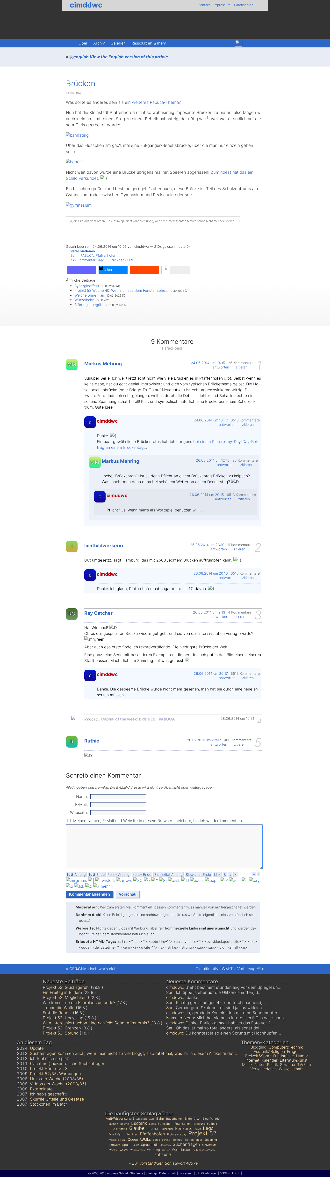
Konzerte (184, 1128)
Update (37, 1048)
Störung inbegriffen (90, 304)
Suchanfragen (186, 1144)
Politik (272, 1064)
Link (217, 874)
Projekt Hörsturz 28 (49, 1068)
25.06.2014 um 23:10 (207, 545)
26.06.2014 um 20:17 (211, 673)
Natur (260, 1064)
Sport (136, 1144)
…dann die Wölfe (59, 1007)
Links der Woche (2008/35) (56, 1078)
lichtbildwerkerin (103, 545)
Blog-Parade (211, 1118)
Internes (153, 1129)
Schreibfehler (193, 1139)
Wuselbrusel (181, 1150)
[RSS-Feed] (259, 43)
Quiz (145, 1139)
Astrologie (141, 1118)
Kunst (198, 1129)
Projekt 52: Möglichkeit (65, 997)
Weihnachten (137, 1150)
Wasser (124, 1149)
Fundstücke (283, 1055)
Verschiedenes (82, 251)
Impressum (222, 5)
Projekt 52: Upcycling (63, 1017)
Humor (302, 1055)
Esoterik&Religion (269, 1051)
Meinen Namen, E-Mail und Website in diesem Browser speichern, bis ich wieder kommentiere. (158, 820)
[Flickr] (249, 43)
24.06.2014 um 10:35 (208, 363)
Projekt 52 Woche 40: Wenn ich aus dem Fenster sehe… (121, 290)
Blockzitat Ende (198, 874)
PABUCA (87, 255)
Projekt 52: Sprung (61, 1033)
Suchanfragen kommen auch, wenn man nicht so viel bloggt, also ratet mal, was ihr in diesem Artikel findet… (133, 1053)
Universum (209, 1145)
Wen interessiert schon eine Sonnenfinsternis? (96, 1022)
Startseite (136, 1173)
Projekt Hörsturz (116, 1140)
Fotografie (199, 1123)
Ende (97, 874)
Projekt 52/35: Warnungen (55, 1073)
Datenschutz (243, 5)
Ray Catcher (98, 613)
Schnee (177, 1139)
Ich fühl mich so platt (50, 1058)
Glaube (136, 1128)
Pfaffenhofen (106, 255)
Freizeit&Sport (258, 1055)
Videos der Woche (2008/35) (58, 1083)
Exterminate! (42, 1089)
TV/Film (304, 1064)
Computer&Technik (286, 1047)
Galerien (118, 43)
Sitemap (151, 1173)
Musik (247, 1064)
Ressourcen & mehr (148, 43)
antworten (221, 367)
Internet (252, 1060)
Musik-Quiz (116, 1134)
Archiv (99, 43)
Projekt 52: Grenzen (62, 1028)
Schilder (166, 1140)
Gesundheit (119, 1129)
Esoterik (139, 1123)
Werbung (153, 1150)
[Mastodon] (228, 43)
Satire (156, 1139)
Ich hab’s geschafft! (48, 1094)
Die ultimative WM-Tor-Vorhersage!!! (228, 968)
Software (114, 1145)
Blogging (258, 1047)
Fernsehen (165, 1123)
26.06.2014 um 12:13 (213, 460)
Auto (151, 1118)
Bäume (124, 1123)
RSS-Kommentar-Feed (87, 260)
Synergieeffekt (86, 286)
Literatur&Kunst (294, 1060)
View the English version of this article (128, 56)
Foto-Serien (182, 1123)
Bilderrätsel (192, 1118)
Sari (169, 992)
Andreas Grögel (117, 1173)
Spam (126, 1145)
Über (83, 43)
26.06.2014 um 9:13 (209, 612)
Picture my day (176, 1134)
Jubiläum (167, 1129)
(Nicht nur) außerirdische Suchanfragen (67, 1063)
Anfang (76, 874)
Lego (208, 1128)
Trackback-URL (122, 260)
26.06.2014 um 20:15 (207, 495)
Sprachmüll (149, 1145)
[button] (81, 270)
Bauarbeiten (174, 1118)
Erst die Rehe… (57, 1012)
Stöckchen (165, 1145)
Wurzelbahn (84, 300)
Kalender (270, 1060)
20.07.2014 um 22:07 (204, 740)
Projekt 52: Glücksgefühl (66, 987)
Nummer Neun (180, 1017)
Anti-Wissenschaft (120, 1118)
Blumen (113, 1123)
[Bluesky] (238, 43)
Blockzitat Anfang (168, 874)
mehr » (107, 886)
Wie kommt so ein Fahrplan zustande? (79, 1002)
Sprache (287, 1064)
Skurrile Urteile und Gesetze (57, 1099)
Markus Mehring (103, 364)
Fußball (212, 1123)
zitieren (242, 367)
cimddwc (86, 4)
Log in (236, 1173)
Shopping (210, 1139)
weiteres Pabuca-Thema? (156, 102)
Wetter (166, 1150)
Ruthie (91, 741)
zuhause (162, 1154)
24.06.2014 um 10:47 (211, 420)
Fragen (293, 1051)
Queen (133, 1139)
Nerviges (132, 1134)
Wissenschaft (291, 1068)
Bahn (75, 255)
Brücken (80, 83)
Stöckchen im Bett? (48, 1104)
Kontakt (204, 5)
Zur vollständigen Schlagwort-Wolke (165, 1163)
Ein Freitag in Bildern (62, 992)
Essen (152, 1123)
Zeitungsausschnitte (204, 1150)
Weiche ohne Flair (89, 295)
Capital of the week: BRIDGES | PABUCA (138, 719)
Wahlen (113, 1150)
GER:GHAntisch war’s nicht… (95, 968)
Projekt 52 (202, 1133)
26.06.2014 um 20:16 (211, 573)
